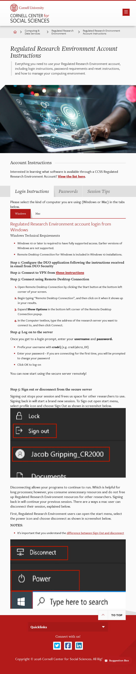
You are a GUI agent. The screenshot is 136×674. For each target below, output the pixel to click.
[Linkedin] (79, 646)
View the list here (71, 176)
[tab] (32, 191)
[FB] (68, 646)
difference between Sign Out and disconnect (95, 533)
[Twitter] (57, 646)
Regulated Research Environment (62, 32)
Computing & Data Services (32, 32)
